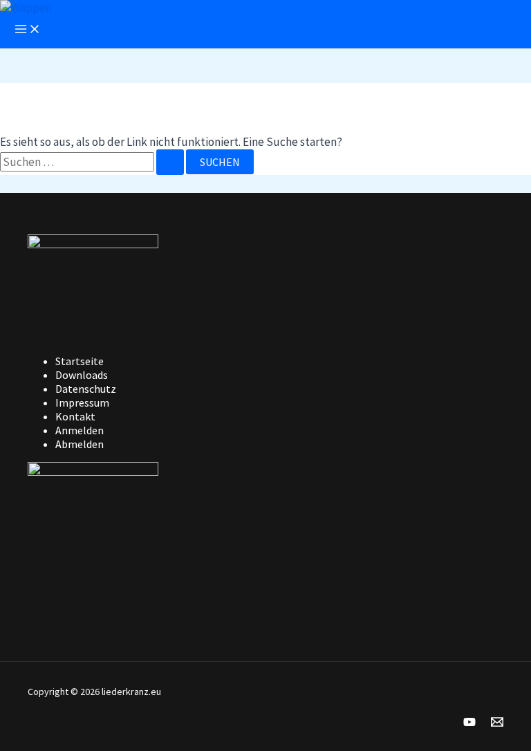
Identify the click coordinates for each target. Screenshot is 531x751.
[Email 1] (497, 724)
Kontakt (75, 416)
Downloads (81, 375)
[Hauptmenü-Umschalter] (27, 29)
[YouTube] (469, 724)
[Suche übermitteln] (170, 162)
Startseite (79, 361)
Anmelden (79, 430)
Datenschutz (85, 389)
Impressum (82, 402)
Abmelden (79, 444)
